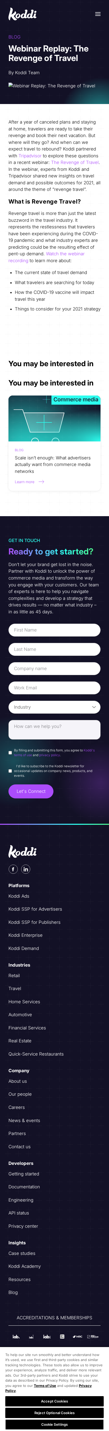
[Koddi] (23, 14)
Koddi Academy (24, 1266)
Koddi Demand (23, 948)
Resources (19, 1279)
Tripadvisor (30, 155)
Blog (13, 1292)
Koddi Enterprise (25, 935)
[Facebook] (13, 869)
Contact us (19, 1146)
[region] (54, 1389)
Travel (14, 988)
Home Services (24, 1001)
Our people (20, 1094)
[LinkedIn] (25, 869)
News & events (24, 1120)
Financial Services (27, 1027)
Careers (16, 1107)
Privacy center (23, 1226)
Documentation (24, 1186)
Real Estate (19, 1040)
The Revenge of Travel (75, 162)
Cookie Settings (54, 1424)
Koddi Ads (18, 896)
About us (17, 1081)
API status (18, 1213)
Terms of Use (45, 1385)
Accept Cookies (54, 1401)
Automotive (20, 1014)
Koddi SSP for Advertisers (35, 909)
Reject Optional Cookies (54, 1413)
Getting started (23, 1173)
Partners (17, 1133)
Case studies (21, 1253)
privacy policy (49, 755)
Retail (14, 975)
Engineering (20, 1200)
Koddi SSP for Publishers (34, 922)
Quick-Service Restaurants (36, 1054)
